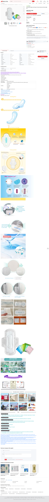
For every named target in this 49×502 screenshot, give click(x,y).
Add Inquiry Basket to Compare (13, 25)
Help (36, 3)
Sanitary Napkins (16, 4)
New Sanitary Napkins (20, 4)
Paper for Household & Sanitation (11, 4)
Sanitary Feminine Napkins (12, 493)
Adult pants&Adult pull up (39, 481)
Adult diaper (25, 481)
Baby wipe (37, 482)
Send (5, 459)
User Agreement (28, 499)
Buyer (33, 3)
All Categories (3, 3)
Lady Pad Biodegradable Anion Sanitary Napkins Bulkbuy (22, 493)
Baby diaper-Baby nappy (3, 481)
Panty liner (25, 482)
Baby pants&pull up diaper (15, 481)
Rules (47, 3)
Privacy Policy (34, 499)
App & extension (40, 3)
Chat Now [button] (43, 13)
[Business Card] (47, 53)
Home (1, 4)
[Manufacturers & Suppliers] (4, 1)
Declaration (31, 499)
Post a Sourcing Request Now (19, 459)
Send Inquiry (31, 13)
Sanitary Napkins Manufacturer (4, 493)
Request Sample (39, 15)
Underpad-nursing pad (3, 482)
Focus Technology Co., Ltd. (20, 499)
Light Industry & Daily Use (4, 4)
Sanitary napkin (14, 482)
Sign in (47, 1)
